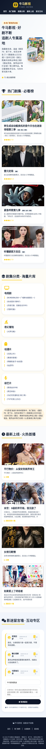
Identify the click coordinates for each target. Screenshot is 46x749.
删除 (36, 638)
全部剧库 (27, 729)
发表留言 (23, 702)
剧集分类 (21, 11)
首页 (5, 11)
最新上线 (30, 11)
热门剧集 (12, 11)
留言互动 (39, 11)
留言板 (36, 729)
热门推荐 (17, 729)
